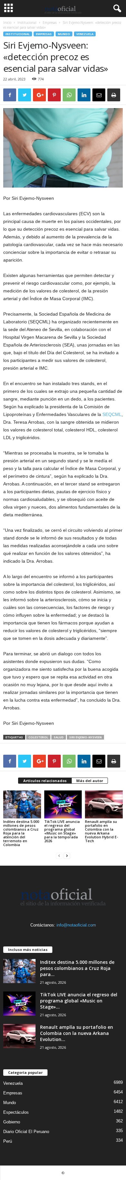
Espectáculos (16, 1112)
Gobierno (11, 1122)
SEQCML (111, 414)
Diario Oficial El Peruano (26, 1131)
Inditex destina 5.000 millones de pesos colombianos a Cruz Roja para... (77, 968)
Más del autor (89, 780)
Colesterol (38, 737)
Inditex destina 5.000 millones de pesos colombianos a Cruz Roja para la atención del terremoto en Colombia (21, 833)
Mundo (64, 34)
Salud (59, 737)
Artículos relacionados (45, 780)
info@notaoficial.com (76, 925)
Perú (7, 1141)
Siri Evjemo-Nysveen (85, 737)
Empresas (50, 22)
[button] (116, 9)
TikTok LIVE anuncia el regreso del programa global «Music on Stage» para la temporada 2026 (62, 831)
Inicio (7, 22)
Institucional (27, 22)
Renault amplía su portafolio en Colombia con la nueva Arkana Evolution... (76, 1033)
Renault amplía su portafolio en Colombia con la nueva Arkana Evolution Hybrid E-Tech (101, 831)
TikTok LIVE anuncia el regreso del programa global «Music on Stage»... (78, 1000)
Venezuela (84, 34)
